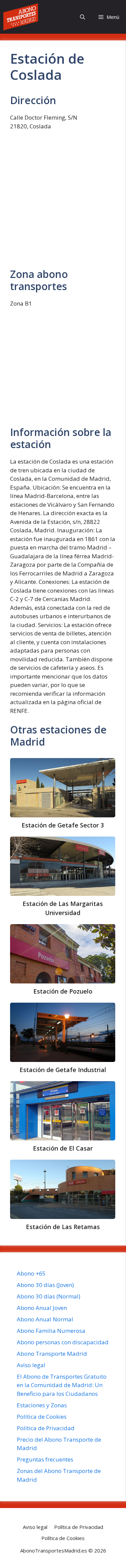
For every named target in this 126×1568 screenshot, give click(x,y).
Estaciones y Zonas (42, 1405)
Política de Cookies (42, 1416)
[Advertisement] (63, 202)
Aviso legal (31, 1365)
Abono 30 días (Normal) (48, 1296)
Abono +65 (31, 1273)
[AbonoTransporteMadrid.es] (20, 17)
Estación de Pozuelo (62, 991)
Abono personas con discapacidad (63, 1342)
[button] (82, 17)
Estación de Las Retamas (63, 1227)
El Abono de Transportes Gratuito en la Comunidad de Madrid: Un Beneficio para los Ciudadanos (62, 1385)
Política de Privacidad (46, 1428)
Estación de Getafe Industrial (62, 1070)
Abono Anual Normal (45, 1319)
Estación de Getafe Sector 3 (63, 825)
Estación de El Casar (63, 1148)
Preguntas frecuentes (45, 1459)
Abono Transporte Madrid (52, 1353)
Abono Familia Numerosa (51, 1331)
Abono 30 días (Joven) (45, 1285)
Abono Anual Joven (42, 1308)
